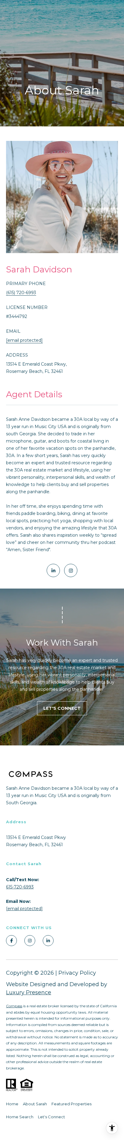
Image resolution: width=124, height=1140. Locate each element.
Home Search (19, 1116)
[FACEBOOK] (11, 940)
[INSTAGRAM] (70, 570)
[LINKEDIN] (53, 570)
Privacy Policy (77, 973)
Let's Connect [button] (62, 708)
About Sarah (35, 1103)
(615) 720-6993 (21, 292)
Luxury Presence (28, 992)
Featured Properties (71, 1103)
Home (12, 1103)
